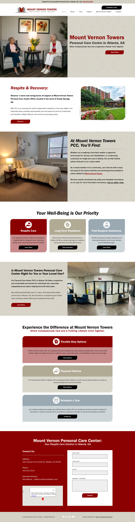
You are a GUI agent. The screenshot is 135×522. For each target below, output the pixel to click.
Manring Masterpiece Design (104, 517)
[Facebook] (63, 516)
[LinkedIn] (70, 516)
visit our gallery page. (115, 182)
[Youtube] (73, 516)
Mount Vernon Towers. (94, 173)
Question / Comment (79, 478)
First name (75, 453)
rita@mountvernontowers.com (46, 479)
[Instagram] (66, 516)
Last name (75, 461)
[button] (112, 8)
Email (74, 469)
